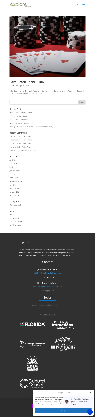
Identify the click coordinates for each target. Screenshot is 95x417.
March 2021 (14, 178)
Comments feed (16, 221)
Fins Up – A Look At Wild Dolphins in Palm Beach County (31, 127)
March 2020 (14, 188)
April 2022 (13, 167)
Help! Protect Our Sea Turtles (21, 112)
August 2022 (14, 163)
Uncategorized (15, 205)
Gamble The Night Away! (19, 123)
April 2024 (13, 160)
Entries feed (14, 218)
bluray (12, 143)
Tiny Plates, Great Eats (27, 150)
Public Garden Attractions (19, 120)
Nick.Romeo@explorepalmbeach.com (47, 287)
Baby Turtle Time (25, 136)
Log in (12, 214)
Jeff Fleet (15, 86)
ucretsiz (13, 136)
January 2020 (15, 192)
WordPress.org (15, 225)
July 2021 (13, 174)
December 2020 (16, 181)
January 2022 (15, 171)
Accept (63, 410)
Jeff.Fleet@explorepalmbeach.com (47, 273)
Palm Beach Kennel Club (27, 82)
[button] (90, 393)
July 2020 (13, 185)
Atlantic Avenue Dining (18, 116)
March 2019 (14, 195)
